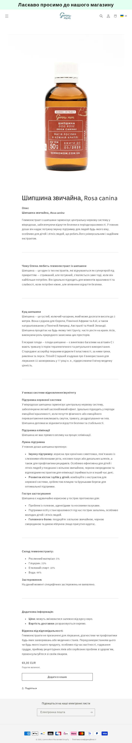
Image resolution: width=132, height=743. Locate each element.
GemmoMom (47, 739)
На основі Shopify (61, 739)
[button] (6, 16)
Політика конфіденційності (84, 739)
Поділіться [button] (31, 688)
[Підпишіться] (91, 712)
